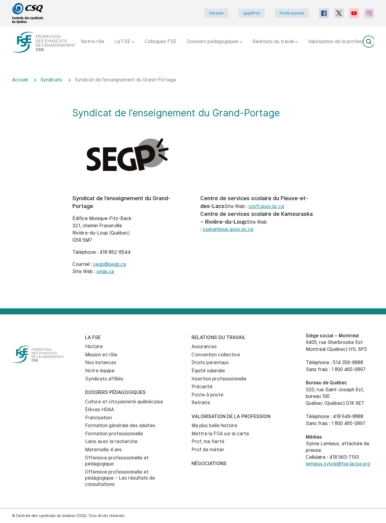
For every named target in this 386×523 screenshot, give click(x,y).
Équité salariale (208, 370)
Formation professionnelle (114, 433)
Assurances (204, 346)
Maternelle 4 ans (103, 449)
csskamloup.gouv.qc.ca (228, 229)
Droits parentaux (210, 362)
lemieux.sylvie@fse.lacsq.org (338, 464)
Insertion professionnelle (218, 379)
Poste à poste (292, 13)
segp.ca (105, 271)
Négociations (208, 463)
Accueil (20, 80)
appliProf (251, 13)
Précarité (202, 386)
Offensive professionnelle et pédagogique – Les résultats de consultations (120, 478)
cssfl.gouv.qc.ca (266, 206)
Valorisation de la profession (340, 41)
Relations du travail (273, 41)
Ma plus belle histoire (214, 425)
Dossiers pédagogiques (213, 41)
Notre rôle (92, 41)
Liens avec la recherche (111, 441)
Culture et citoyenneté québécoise (124, 402)
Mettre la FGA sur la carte (220, 433)
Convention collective (215, 355)
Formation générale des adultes (120, 425)
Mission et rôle (101, 355)
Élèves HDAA (99, 409)
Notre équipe (100, 370)
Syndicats (51, 80)
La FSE (123, 41)
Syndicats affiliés (104, 379)
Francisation (98, 418)
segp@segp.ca (109, 264)
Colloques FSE (160, 41)
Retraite (200, 402)
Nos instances (100, 362)
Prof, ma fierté (207, 441)
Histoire (94, 346)
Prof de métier (207, 449)
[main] (193, 188)
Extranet (216, 13)
